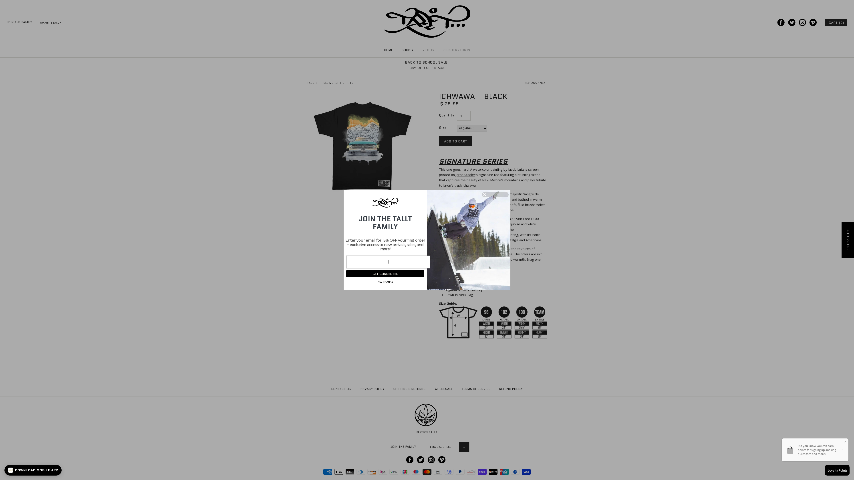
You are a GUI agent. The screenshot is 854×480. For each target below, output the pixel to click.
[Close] (495, 194)
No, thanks (385, 282)
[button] (33, 470)
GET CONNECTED (385, 274)
